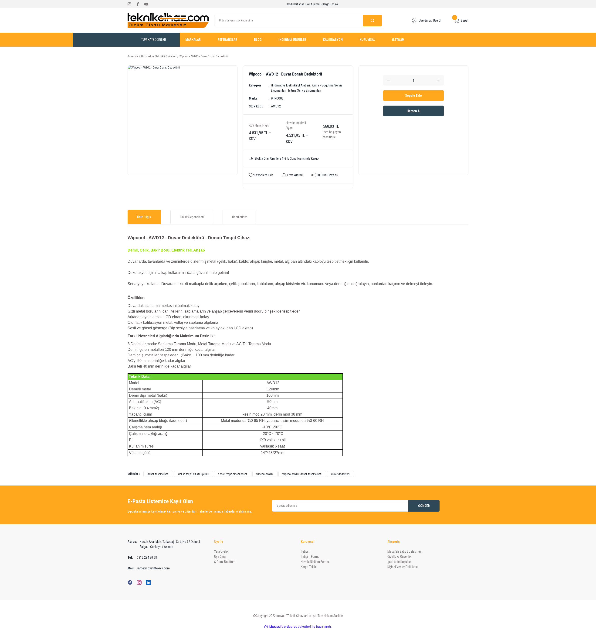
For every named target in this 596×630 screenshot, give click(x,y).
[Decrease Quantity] (388, 80)
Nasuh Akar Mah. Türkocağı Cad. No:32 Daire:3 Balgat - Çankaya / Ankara (164, 544)
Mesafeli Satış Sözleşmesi (404, 551)
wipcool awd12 (265, 474)
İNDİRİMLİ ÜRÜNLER (292, 39)
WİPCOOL (277, 98)
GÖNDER (424, 506)
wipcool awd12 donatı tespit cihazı (302, 474)
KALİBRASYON (333, 39)
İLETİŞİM (398, 39)
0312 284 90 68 (142, 557)
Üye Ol (437, 20)
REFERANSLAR (227, 39)
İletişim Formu (310, 556)
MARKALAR (193, 39)
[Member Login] (414, 20)
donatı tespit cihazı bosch (232, 474)
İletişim (305, 551)
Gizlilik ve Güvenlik (399, 556)
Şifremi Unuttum (224, 562)
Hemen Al (413, 111)
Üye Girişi (425, 20)
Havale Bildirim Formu (315, 562)
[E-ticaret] (297, 626)
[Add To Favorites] (261, 175)
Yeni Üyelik (221, 551)
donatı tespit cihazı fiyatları (193, 474)
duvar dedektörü (340, 474)
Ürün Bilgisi (144, 217)
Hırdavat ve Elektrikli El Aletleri (290, 85)
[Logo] (168, 20)
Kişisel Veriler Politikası (402, 567)
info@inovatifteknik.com (149, 568)
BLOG (258, 39)
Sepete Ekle (413, 95)
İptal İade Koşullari (399, 562)
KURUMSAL (367, 39)
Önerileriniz (239, 217)
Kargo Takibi (309, 567)
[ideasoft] (273, 626)
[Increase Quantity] (439, 80)
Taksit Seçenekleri (192, 217)
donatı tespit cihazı (158, 474)
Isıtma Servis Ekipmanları (304, 90)
